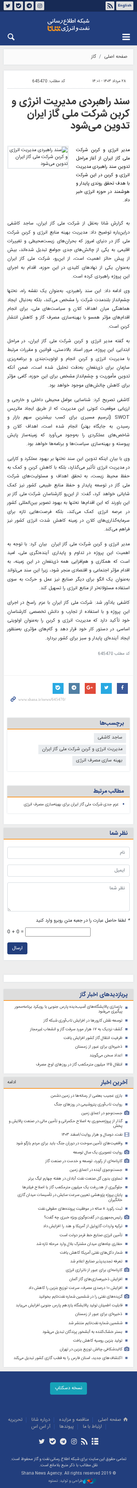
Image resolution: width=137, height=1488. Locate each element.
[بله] (52, 1442)
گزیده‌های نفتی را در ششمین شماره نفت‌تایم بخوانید (80, 1296)
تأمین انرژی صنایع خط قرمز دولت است (91, 1235)
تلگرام (29, 5)
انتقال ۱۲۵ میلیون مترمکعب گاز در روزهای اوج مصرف (79, 1064)
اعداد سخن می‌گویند (106, 1055)
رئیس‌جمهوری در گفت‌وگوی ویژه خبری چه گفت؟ (83, 1217)
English (125, 6)
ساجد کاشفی (110, 737)
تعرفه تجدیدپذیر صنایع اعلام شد (96, 1261)
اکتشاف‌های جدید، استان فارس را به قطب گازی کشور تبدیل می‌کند (68, 1358)
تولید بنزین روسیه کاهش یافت (97, 1340)
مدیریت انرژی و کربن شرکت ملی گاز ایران (82, 749)
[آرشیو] (95, 1442)
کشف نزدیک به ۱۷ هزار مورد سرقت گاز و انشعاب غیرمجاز (76, 1029)
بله (18, 5)
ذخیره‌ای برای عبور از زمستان (98, 1046)
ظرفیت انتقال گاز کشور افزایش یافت (93, 1038)
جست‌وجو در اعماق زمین (101, 1113)
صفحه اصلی (116, 57)
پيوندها (67, 1427)
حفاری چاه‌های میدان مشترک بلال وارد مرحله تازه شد (79, 1244)
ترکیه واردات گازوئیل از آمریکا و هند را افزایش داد (82, 1226)
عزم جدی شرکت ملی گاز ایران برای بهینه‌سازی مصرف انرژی (71, 804)
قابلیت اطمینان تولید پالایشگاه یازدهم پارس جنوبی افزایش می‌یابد (69, 1305)
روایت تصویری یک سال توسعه (97, 1152)
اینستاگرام (39, 5)
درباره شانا (40, 1420)
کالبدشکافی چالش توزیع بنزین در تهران (91, 1349)
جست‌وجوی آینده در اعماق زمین (96, 1170)
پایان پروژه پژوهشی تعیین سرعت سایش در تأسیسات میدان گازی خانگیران (70, 1197)
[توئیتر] (41, 1442)
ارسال (17, 948)
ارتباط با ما (92, 1427)
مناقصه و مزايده (74, 1420)
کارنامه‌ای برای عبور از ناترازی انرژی (94, 1270)
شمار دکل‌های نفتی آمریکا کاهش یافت (91, 1252)
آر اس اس (40, 1427)
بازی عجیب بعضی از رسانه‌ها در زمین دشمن (86, 1095)
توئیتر (8, 5)
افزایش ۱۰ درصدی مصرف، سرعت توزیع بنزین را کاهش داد (75, 1288)
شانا (68, 25)
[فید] (84, 1442)
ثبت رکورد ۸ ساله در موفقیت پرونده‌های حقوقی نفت (80, 1208)
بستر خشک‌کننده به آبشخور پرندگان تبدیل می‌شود (82, 1332)
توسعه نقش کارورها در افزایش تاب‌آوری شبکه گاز (82, 1020)
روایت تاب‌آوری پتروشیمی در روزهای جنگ (88, 1104)
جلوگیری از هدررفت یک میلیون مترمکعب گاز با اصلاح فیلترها (72, 1187)
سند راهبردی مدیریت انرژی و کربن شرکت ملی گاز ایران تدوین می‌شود (71, 113)
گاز (93, 57)
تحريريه (15, 1420)
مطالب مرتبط (108, 791)
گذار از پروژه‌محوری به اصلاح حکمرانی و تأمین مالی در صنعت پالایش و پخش (65, 1124)
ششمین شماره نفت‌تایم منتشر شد (95, 1323)
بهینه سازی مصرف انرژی (99, 760)
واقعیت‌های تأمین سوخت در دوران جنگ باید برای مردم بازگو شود (69, 1143)
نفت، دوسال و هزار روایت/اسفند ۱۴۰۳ (91, 1134)
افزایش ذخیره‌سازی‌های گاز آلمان (95, 1279)
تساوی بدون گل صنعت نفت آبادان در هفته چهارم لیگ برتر (75, 1178)
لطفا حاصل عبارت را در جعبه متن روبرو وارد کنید (83, 920)
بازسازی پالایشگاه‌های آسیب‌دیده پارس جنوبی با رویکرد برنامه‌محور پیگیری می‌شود (68, 1009)
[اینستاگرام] (74, 1442)
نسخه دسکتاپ (68, 1388)
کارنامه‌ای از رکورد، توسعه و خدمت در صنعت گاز (83, 1161)
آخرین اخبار (114, 1083)
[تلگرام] (63, 1442)
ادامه (11, 1082)
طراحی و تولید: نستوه (66, 1481)
